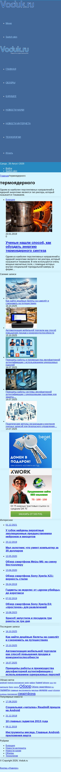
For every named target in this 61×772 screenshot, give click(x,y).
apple (27, 683)
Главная (4, 176)
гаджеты (5, 690)
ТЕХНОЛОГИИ (13, 137)
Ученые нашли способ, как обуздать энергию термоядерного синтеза (28, 246)
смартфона (26, 693)
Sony (11, 687)
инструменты (25, 690)
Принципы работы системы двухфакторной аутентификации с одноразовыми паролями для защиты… (31, 394)
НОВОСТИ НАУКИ (15, 110)
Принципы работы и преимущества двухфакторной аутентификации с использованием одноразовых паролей (33, 362)
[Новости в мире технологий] (17, 7)
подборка (3, 694)
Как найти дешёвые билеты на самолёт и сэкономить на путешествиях (27, 302)
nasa (51, 683)
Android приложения (15, 683)
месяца (34, 690)
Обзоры (10, 753)
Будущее (10, 745)
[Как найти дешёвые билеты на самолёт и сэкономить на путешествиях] (21, 298)
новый (50, 690)
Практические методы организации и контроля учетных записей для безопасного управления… (31, 425)
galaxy (32, 683)
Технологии (12, 756)
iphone (46, 683)
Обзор (25, 686)
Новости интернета (18, 123)
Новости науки (13, 750)
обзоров (56, 690)
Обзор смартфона (41, 687)
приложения (12, 694)
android (3, 683)
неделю (43, 690)
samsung (4, 687)
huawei (39, 682)
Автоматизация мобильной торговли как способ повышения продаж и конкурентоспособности (31, 331)
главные (14, 690)
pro (55, 683)
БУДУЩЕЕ (11, 96)
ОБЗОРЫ (10, 82)
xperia (16, 687)
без (52, 687)
